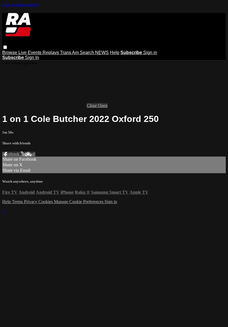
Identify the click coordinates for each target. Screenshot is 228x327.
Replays (51, 52)
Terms (18, 201)
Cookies (46, 201)
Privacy (31, 201)
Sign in (150, 52)
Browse (10, 52)
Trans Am (70, 52)
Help (114, 52)
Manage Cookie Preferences (79, 201)
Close (92, 105)
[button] (5, 47)
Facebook (11, 154)
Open (103, 105)
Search (87, 52)
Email (30, 154)
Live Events (30, 52)
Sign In (32, 57)
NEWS (102, 52)
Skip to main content (20, 4)
